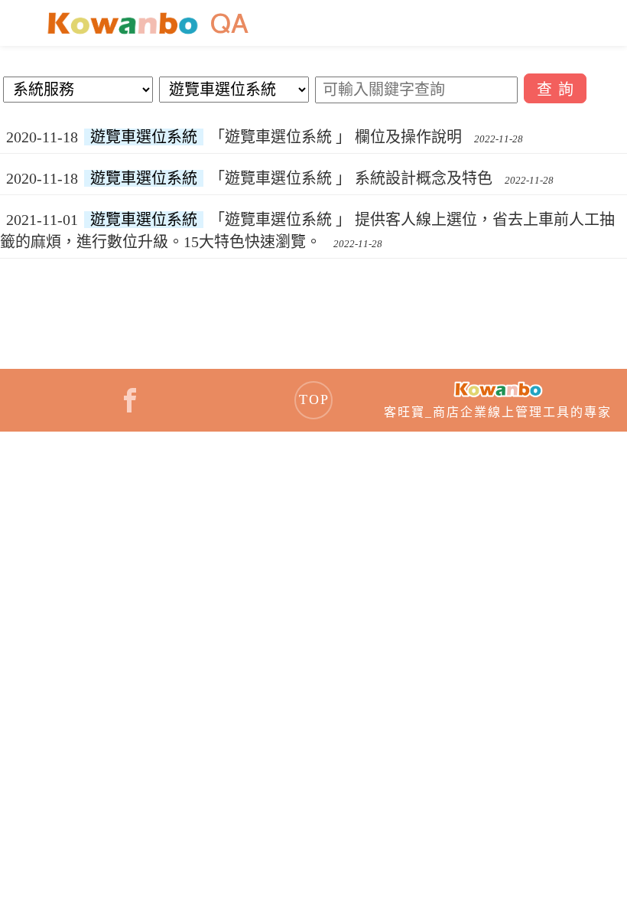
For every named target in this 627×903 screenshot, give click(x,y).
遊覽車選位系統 (143, 137)
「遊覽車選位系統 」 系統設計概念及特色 (351, 178)
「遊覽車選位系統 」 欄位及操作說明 (336, 137)
